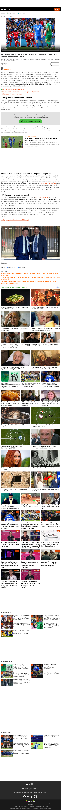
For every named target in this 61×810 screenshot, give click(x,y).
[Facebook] (24, 797)
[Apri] (2, 9)
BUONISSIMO (57, 803)
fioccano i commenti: (41, 197)
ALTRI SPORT (36, 550)
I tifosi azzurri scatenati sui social (12, 94)
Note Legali (21, 806)
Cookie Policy (31, 806)
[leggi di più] (59, 68)
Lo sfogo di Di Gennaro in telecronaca (13, 89)
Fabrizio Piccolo (8, 68)
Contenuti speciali (18, 792)
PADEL (18, 531)
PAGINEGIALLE (12, 803)
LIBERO (2, 803)
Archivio (45, 792)
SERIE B (17, 511)
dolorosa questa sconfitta (48, 184)
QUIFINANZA (51, 803)
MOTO (58, 531)
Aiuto (47, 806)
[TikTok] (31, 797)
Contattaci (26, 792)
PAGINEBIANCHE (32, 803)
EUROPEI (10, 16)
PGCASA (26, 803)
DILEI (43, 803)
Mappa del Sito (33, 792)
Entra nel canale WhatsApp (32, 121)
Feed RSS (40, 792)
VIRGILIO (6, 803)
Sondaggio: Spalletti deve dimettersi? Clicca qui (15, 220)
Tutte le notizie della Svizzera (9, 283)
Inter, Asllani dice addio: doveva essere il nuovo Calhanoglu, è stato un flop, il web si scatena (28, 281)
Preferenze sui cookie (40, 806)
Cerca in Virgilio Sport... (29, 788)
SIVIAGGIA (46, 803)
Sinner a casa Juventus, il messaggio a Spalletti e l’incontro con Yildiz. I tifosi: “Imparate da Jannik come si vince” (29, 274)
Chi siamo (15, 806)
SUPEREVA (30, 804)
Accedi (57, 9)
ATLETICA (17, 550)
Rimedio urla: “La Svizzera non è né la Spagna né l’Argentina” (20, 92)
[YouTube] (28, 797)
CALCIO (5, 16)
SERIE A (37, 511)
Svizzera (4, 263)
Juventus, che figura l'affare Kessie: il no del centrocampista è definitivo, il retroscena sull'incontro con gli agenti (30, 278)
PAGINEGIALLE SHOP (20, 803)
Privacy (25, 806)
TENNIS (37, 531)
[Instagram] (35, 797)
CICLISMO (57, 550)
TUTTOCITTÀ (38, 803)
